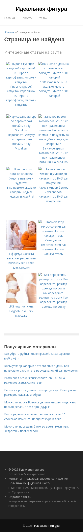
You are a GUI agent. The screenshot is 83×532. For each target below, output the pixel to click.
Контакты (15, 478)
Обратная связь (19, 497)
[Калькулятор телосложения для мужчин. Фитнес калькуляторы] (53, 236)
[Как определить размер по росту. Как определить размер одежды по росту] (53, 288)
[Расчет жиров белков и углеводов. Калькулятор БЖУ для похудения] (53, 183)
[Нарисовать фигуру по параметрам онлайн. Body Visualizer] (21, 130)
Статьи (42, 18)
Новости (26, 18)
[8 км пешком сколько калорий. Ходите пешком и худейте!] (21, 183)
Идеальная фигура (41, 8)
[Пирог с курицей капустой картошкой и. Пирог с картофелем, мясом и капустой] (21, 82)
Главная (10, 18)
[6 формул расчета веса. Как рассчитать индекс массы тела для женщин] (21, 249)
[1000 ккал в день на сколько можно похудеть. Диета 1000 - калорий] (53, 77)
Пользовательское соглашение (46, 478)
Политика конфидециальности (29, 483)
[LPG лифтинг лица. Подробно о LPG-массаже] (21, 302)
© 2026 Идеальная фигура (26, 469)
